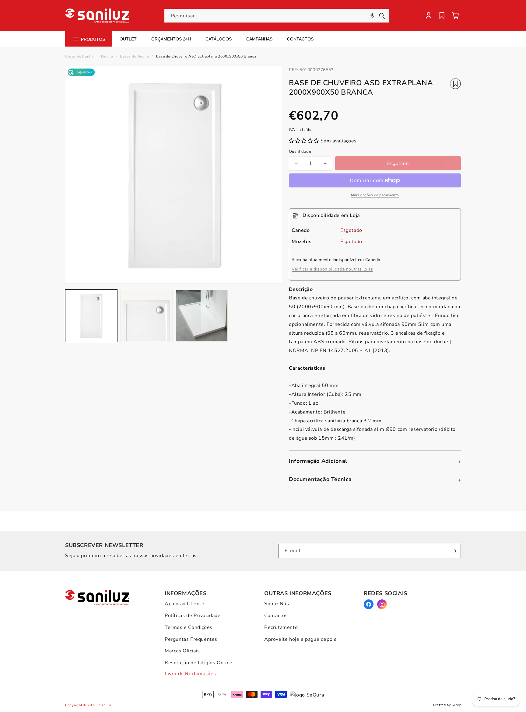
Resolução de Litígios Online (199, 662)
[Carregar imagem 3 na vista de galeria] (202, 316)
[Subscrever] (454, 551)
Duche (107, 56)
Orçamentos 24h (171, 39)
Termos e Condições (188, 627)
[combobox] (276, 16)
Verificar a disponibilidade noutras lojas (332, 269)
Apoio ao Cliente (185, 603)
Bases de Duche (134, 56)
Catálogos (218, 39)
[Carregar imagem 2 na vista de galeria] (146, 316)
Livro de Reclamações (190, 673)
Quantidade (300, 151)
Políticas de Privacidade (192, 615)
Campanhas (259, 39)
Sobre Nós (276, 603)
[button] (372, 16)
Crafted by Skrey (447, 705)
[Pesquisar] (382, 16)
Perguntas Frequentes (191, 639)
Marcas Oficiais (182, 650)
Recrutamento (281, 627)
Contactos (300, 39)
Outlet (128, 39)
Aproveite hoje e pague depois (300, 639)
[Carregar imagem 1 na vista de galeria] (91, 316)
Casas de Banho (79, 56)
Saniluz (105, 705)
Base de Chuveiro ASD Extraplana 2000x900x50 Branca (206, 56)
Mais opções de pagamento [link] (375, 195)
